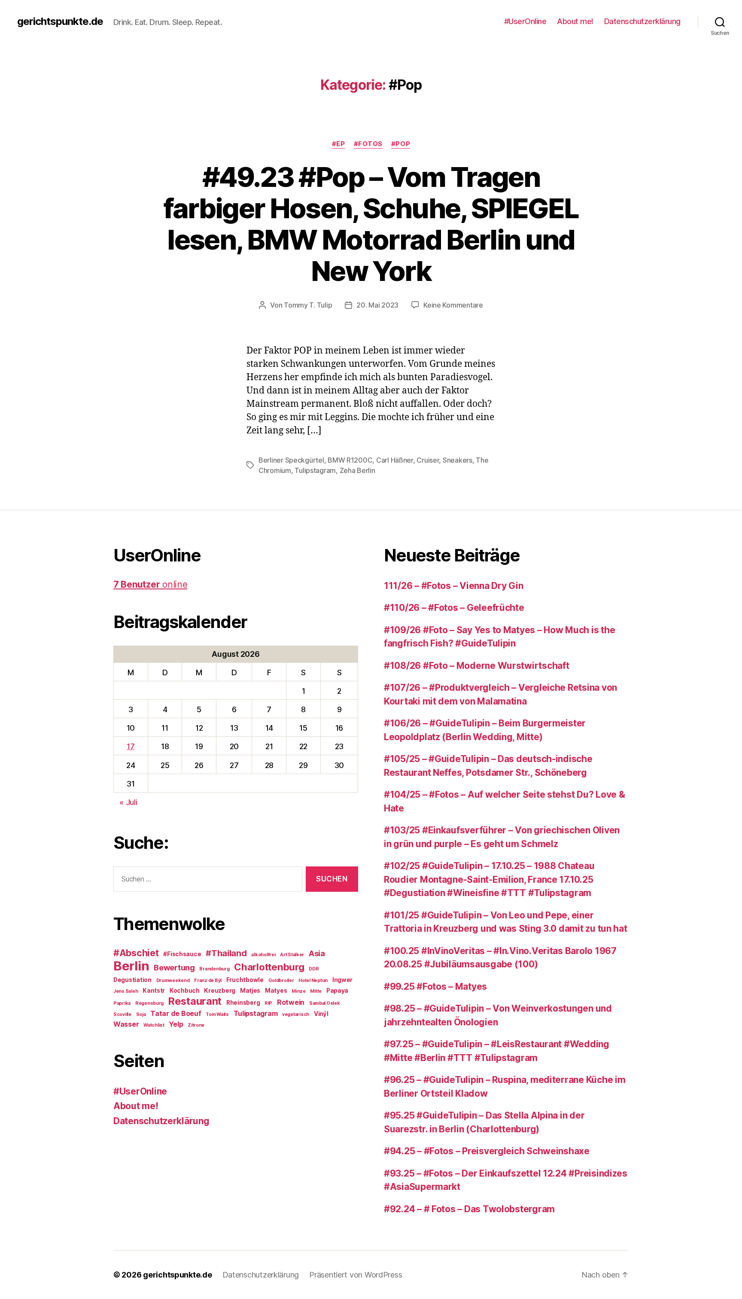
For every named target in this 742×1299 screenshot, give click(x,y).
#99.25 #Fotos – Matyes (435, 986)
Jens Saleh (125, 991)
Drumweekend (173, 980)
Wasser (126, 1024)
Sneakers (457, 460)
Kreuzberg (219, 990)
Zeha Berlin (357, 470)
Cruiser (428, 460)
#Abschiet (136, 953)
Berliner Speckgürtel (291, 460)
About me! (575, 21)
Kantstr (154, 990)
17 (130, 746)
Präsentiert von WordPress (355, 1274)
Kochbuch (185, 990)
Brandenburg (214, 969)
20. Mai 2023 (377, 305)
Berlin (131, 965)
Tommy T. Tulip (308, 305)
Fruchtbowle (245, 979)
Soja (141, 1014)
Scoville (122, 1014)
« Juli (128, 802)
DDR (314, 969)
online (150, 584)
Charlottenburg (269, 967)
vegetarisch (295, 1014)
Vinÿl (321, 1013)
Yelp (176, 1024)
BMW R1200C (350, 460)
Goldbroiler (281, 980)
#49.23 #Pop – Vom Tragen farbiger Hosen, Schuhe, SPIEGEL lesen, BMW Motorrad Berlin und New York (371, 223)
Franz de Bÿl (208, 980)
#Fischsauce (182, 954)
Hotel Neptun (313, 980)
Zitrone (196, 1025)
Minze (299, 991)
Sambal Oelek (324, 1003)
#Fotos (368, 144)
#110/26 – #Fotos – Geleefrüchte (454, 607)
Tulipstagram (315, 470)
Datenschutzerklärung (642, 21)
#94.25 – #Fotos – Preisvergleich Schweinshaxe (487, 1151)
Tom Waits (217, 1014)
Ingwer (342, 979)
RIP (268, 1003)
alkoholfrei (263, 954)
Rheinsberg (243, 1002)
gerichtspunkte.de (60, 21)
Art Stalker (292, 954)
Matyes (276, 990)
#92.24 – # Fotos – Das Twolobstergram (469, 1209)
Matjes (250, 990)
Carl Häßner (394, 460)
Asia (317, 953)
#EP (338, 144)
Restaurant (195, 1001)
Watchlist (153, 1025)
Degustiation (132, 979)
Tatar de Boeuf (175, 1013)
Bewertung (174, 967)
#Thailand (226, 953)
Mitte (316, 991)
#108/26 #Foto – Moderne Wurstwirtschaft (476, 665)
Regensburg (149, 1003)
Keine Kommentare (453, 305)
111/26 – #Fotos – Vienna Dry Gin (453, 585)
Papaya (337, 990)
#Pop (400, 144)
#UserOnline (525, 21)
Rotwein (290, 1002)
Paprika (122, 1003)
